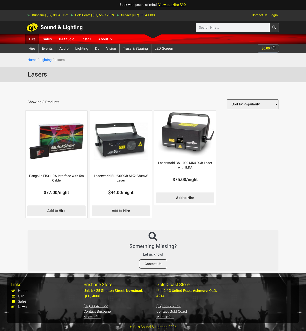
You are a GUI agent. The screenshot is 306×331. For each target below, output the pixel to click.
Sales (47, 39)
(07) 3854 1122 (96, 306)
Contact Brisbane (97, 311)
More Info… (92, 317)
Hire (32, 39)
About (103, 39)
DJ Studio (66, 39)
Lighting (46, 60)
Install (86, 39)
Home (32, 60)
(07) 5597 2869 (168, 306)
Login (274, 15)
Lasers (37, 74)
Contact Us (259, 15)
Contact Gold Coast (171, 311)
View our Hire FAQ (172, 4)
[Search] (274, 27)
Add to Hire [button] (56, 211)
